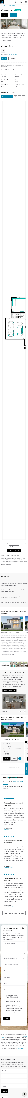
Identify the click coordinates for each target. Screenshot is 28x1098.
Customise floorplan (7, 96)
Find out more (8, 690)
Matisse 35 (6, 829)
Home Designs (11, 5)
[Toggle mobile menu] (26, 2)
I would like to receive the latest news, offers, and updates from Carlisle (13, 996)
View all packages (14, 767)
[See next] (26, 623)
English (3, 1097)
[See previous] (20, 711)
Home (4, 5)
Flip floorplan (15, 546)
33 (3, 50)
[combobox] (4, 1097)
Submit (7, 1018)
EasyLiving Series (8, 867)
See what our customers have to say (14, 913)
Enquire (5, 15)
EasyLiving (16, 677)
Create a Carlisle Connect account (13, 1002)
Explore (14, 758)
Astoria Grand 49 (8, 907)
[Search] (16, 2)
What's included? (13, 54)
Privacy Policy (16, 1047)
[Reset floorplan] (23, 96)
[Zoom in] (15, 96)
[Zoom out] (19, 96)
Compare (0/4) (26, 769)
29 (8, 50)
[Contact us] (21, 2)
